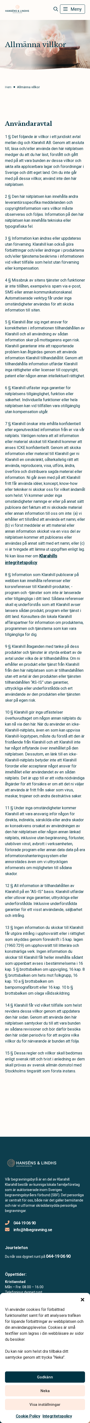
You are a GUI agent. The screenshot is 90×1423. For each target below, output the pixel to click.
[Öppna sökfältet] (55, 9)
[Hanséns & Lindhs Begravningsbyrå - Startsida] (31, 1163)
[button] (82, 1299)
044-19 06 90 (25, 1223)
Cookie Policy (28, 1416)
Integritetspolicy (57, 1416)
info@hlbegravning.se (33, 1229)
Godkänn (45, 1377)
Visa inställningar (45, 1404)
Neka (45, 1391)
